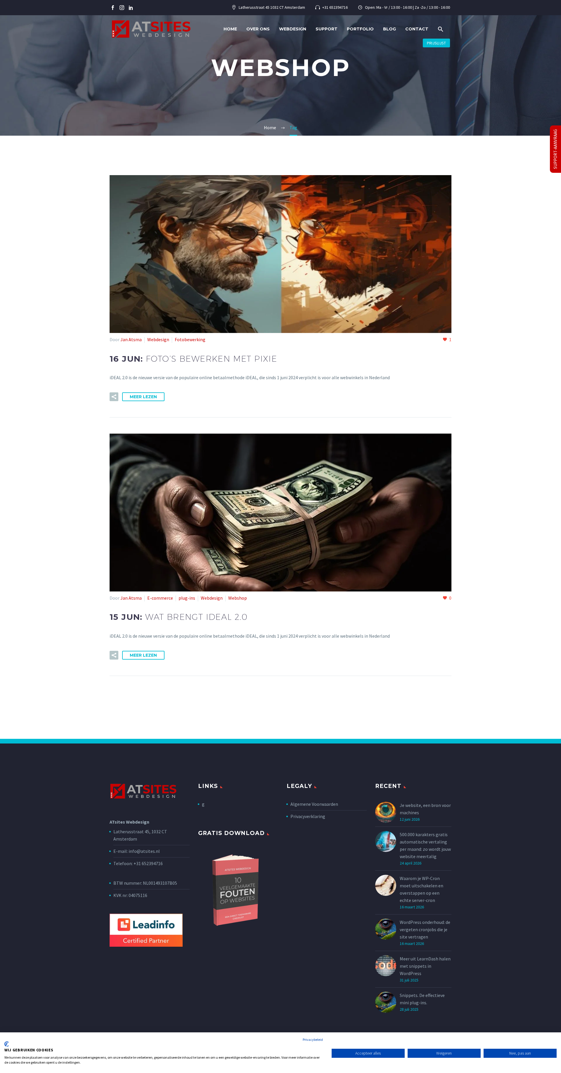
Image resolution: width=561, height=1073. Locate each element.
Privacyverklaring (307, 816)
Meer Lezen (143, 396)
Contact (416, 29)
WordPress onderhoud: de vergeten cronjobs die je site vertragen (425, 929)
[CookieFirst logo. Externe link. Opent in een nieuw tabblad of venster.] (6, 1044)
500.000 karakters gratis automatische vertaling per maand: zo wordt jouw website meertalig (425, 845)
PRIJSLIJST (436, 43)
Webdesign (292, 29)
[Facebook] (112, 7)
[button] (440, 29)
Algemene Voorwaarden (314, 804)
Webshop (237, 598)
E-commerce (160, 598)
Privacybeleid (313, 1039)
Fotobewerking (190, 339)
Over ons (258, 29)
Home (230, 29)
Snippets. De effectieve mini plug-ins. (422, 998)
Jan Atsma (131, 339)
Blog (389, 29)
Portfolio (360, 29)
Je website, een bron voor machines (425, 808)
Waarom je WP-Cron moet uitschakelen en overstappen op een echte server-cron (421, 889)
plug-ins (187, 598)
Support (326, 29)
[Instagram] (122, 7)
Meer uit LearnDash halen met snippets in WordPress (425, 966)
